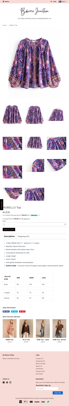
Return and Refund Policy (11, 358)
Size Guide (39, 374)
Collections (39, 369)
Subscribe (57, 393)
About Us (39, 366)
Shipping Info (23, 236)
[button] (34, 219)
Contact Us (39, 358)
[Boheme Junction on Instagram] (10, 383)
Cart (54, 1)
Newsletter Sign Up (43, 385)
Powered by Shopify (47, 398)
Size (4, 221)
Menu (7, 1)
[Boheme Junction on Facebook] (4, 383)
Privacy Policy (40, 371)
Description (9, 236)
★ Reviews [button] (1, 205)
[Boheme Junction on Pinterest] (7, 383)
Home (4, 25)
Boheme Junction (34, 398)
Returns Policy (40, 363)
